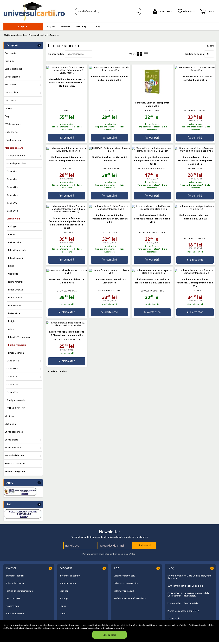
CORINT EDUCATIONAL (149, 233)
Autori (63, 613)
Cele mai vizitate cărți (124, 591)
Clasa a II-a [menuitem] (12, 179)
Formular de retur (68, 583)
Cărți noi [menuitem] (50, 26)
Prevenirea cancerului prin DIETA (183, 611)
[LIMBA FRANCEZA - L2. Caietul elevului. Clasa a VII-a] (195, 70)
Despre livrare (12, 606)
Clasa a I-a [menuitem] (12, 171)
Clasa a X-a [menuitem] (12, 376)
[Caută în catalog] (137, 11)
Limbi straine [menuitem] (11, 132)
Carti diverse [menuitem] (11, 100)
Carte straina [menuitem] (11, 53)
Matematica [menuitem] (14, 313)
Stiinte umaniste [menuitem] (13, 447)
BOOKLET (109, 111)
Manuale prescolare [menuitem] (16, 163)
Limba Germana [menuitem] (16, 353)
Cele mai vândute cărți (124, 575)
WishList (187, 11)
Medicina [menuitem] (9, 416)
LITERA (64, 233)
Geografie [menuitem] (13, 274)
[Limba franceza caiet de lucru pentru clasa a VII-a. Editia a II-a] (152, 273)
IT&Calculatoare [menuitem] (13, 124)
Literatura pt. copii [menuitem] (14, 140)
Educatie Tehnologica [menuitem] (19, 337)
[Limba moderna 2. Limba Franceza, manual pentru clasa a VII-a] (152, 209)
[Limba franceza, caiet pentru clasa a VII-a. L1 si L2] (195, 209)
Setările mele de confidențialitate (130, 598)
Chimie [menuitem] (11, 234)
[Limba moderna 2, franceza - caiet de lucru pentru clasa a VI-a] (66, 151)
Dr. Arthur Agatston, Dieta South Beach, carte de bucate (189, 576)
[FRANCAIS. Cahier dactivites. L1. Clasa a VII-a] (66, 273)
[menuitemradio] (146, 54)
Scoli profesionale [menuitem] (16, 400)
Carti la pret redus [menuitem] (13, 69)
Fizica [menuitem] (11, 266)
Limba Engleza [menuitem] (15, 289)
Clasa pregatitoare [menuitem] (16, 155)
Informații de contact (70, 575)
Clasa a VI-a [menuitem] (12, 211)
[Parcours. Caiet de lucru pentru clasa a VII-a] (152, 96)
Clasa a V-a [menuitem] (12, 203)
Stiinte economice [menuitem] (14, 432)
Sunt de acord (109, 634)
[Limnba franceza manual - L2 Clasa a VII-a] (109, 273)
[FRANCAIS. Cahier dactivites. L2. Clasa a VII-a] (109, 151)
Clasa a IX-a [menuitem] (12, 368)
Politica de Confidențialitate (19, 591)
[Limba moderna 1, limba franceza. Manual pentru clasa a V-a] (195, 273)
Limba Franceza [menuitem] (17, 345)
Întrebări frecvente (15, 613)
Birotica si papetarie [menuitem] (14, 463)
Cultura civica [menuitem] (14, 242)
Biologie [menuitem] (12, 226)
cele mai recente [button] (75, 54)
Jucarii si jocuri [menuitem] (12, 76)
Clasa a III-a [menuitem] (12, 187)
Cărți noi (64, 591)
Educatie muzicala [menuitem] (17, 250)
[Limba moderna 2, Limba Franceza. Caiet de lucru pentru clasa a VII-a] (195, 151)
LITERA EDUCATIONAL (109, 169)
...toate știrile (174, 618)
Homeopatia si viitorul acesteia (183, 603)
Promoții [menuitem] (65, 26)
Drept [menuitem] (7, 116)
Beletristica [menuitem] (10, 84)
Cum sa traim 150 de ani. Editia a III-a (185, 586)
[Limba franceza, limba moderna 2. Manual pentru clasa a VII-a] (66, 325)
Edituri (63, 606)
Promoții (64, 598)
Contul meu (164, 11)
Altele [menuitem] (11, 329)
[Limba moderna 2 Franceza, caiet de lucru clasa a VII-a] (109, 70)
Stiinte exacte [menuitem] (11, 439)
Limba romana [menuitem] (15, 297)
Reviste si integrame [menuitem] (15, 471)
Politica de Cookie (197, 624)
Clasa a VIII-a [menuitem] (13, 360)
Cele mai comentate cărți (126, 583)
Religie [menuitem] (11, 321)
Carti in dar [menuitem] (10, 61)
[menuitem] (23, 26)
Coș (208, 11)
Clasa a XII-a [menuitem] (12, 392)
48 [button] (208, 54)
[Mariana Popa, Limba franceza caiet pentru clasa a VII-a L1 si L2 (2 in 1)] (152, 151)
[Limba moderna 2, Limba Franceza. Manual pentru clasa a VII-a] (109, 209)
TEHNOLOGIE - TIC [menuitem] (16, 408)
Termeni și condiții (15, 575)
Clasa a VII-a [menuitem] (13, 218)
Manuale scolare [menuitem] (14, 148)
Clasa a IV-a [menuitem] (12, 195)
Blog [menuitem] (97, 26)
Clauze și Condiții (32, 627)
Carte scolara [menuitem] (11, 92)
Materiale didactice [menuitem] (14, 455)
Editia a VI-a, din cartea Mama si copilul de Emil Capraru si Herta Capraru (188, 594)
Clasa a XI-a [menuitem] (12, 384)
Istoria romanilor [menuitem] (16, 282)
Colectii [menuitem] (8, 108)
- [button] (39, 45)
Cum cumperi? (13, 598)
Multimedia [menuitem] (10, 424)
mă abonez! (144, 545)
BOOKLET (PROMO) (149, 291)
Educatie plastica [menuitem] (16, 258)
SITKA (66, 111)
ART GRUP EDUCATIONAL (195, 110)
